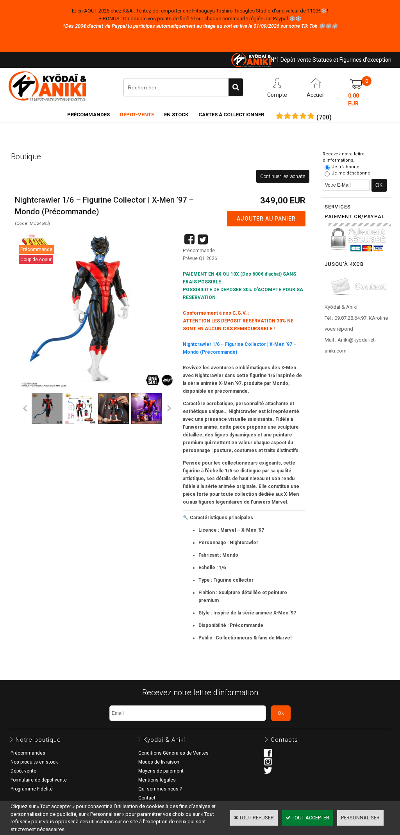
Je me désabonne (351, 173)
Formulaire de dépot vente (39, 780)
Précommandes (88, 115)
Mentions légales (157, 780)
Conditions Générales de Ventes (173, 753)
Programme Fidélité (32, 789)
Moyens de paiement (161, 771)
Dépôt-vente (23, 771)
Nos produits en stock (34, 762)
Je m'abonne (345, 166)
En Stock (176, 115)
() (324, 117)
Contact (146, 798)
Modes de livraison (158, 762)
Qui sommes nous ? (160, 789)
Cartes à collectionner (231, 115)
